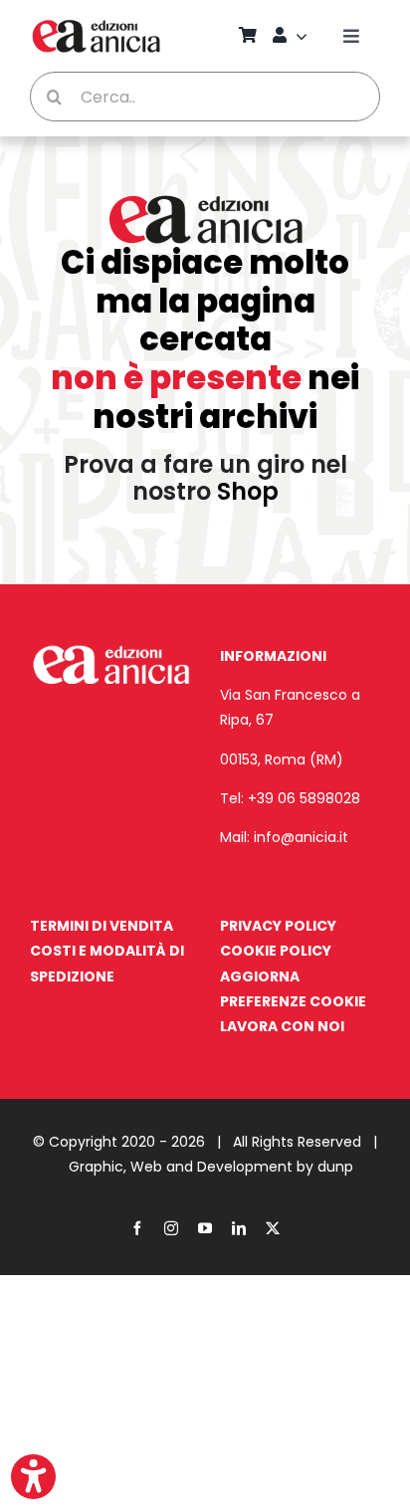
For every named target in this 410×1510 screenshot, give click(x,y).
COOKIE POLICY (275, 951)
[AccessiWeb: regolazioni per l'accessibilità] (33, 1476)
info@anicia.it (301, 837)
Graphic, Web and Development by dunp (211, 1167)
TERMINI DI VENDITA (101, 926)
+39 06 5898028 (304, 798)
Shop (248, 491)
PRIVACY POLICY (278, 926)
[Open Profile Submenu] (304, 36)
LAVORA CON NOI (282, 1026)
